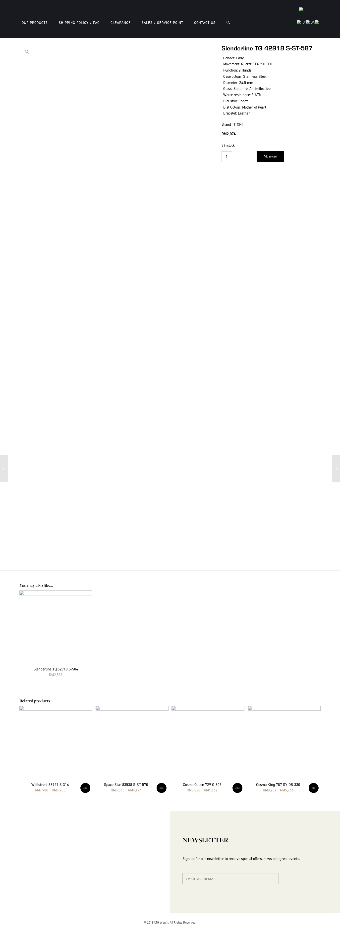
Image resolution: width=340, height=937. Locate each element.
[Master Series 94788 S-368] (336, 468)
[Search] (228, 22)
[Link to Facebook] (317, 928)
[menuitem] (34, 22)
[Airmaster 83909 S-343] (4, 468)
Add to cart (270, 156)
